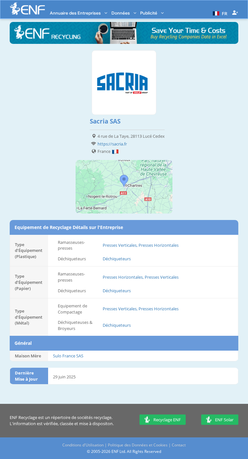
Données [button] (121, 12)
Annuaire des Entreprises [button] (76, 12)
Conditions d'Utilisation (83, 445)
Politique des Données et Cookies (138, 445)
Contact (179, 445)
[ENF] (27, 8)
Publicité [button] (149, 12)
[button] (219, 12)
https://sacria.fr (112, 144)
